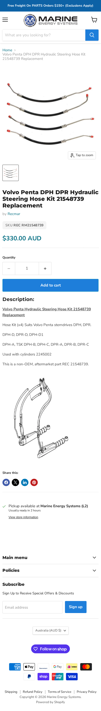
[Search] (92, 35)
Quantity (8, 258)
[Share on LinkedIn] (24, 482)
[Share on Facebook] (6, 482)
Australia (48, 630)
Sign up (76, 607)
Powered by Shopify (50, 702)
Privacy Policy (87, 692)
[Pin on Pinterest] (34, 482)
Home (7, 50)
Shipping (11, 692)
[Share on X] (15, 482)
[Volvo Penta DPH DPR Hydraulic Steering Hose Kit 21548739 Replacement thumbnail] (10, 173)
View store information (23, 517)
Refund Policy (32, 692)
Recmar (14, 213)
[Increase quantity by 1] (45, 268)
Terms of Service (59, 692)
